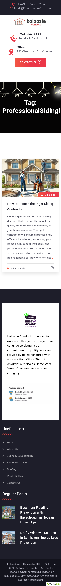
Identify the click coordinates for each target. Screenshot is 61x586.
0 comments (18, 267)
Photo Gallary (15, 475)
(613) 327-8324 (30, 33)
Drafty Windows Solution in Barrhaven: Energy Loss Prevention (39, 537)
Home (10, 442)
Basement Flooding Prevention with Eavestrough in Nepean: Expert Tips (37, 515)
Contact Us (13, 482)
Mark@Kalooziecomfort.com (32, 8)
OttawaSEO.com (46, 564)
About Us (12, 449)
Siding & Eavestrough (20, 455)
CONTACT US (28, 62)
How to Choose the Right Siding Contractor (30, 206)
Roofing (11, 469)
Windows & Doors (18, 462)
